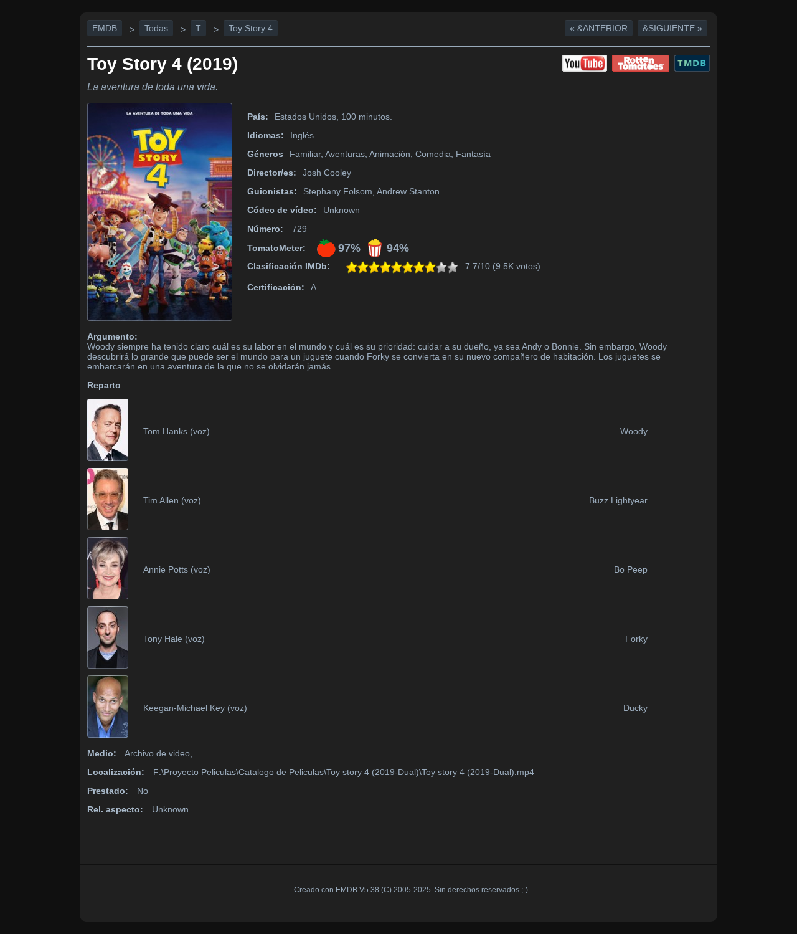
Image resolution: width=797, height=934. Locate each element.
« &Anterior (599, 28)
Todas (156, 28)
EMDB (104, 28)
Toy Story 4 (251, 28)
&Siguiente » (672, 28)
